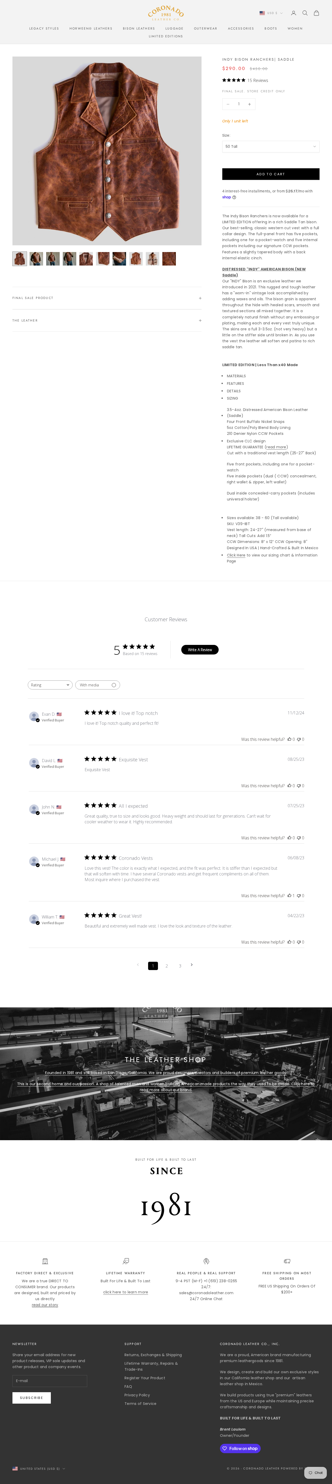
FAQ (128, 1386)
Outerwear (205, 28)
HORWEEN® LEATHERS (91, 28)
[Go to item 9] (152, 259)
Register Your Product (145, 1378)
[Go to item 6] (102, 259)
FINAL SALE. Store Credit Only (254, 91)
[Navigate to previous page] (139, 964)
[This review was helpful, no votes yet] (289, 739)
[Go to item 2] (36, 259)
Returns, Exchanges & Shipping (153, 1354)
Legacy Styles (44, 28)
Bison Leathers (139, 28)
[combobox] (50, 684)
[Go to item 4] (69, 259)
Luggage (174, 28)
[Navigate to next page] (193, 964)
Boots (271, 28)
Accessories (241, 28)
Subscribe (31, 1397)
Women (295, 28)
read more (276, 447)
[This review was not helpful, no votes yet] (299, 739)
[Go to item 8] (136, 259)
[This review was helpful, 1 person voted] (289, 895)
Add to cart (271, 174)
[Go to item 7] (119, 259)
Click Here (236, 555)
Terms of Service (140, 1403)
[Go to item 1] (19, 259)
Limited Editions (166, 36)
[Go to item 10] (169, 259)
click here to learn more (125, 1292)
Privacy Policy (137, 1395)
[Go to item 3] (53, 259)
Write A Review (200, 649)
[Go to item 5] (86, 259)
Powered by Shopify (300, 1468)
